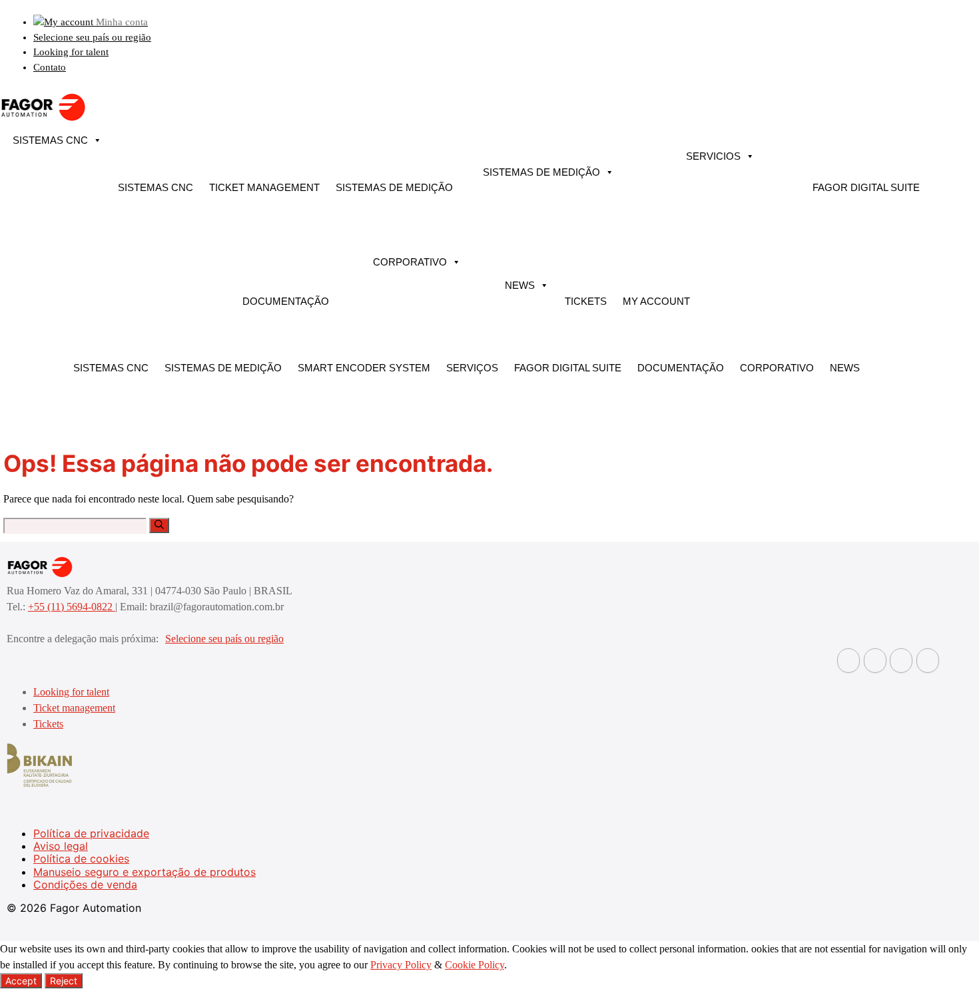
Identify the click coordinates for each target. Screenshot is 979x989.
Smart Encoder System (364, 367)
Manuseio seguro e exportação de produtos (144, 872)
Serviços (472, 367)
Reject (63, 980)
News (520, 285)
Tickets (586, 301)
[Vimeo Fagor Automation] (901, 660)
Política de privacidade (91, 833)
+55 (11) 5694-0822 (71, 606)
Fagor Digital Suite (866, 187)
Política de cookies (81, 858)
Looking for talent (71, 52)
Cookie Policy (474, 964)
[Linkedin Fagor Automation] (875, 660)
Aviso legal (60, 846)
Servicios (713, 156)
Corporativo (410, 262)
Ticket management (264, 187)
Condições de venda (85, 884)
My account (656, 301)
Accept (21, 980)
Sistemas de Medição (394, 187)
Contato (49, 67)
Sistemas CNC (50, 140)
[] (159, 525)
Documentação (285, 301)
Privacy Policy (401, 964)
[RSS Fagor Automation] (927, 660)
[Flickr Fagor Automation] (848, 660)
